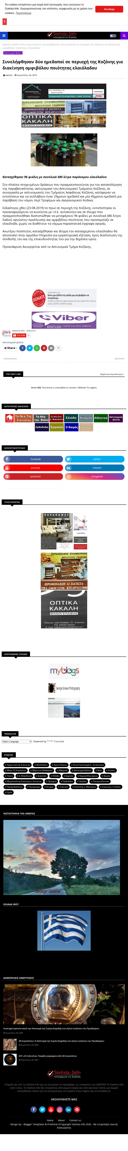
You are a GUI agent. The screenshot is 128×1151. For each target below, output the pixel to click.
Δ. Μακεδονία (25, 775)
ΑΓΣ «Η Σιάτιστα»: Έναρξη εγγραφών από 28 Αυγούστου (48, 1055)
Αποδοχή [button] (109, 9)
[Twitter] (29, 348)
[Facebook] (22, 348)
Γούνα (10, 775)
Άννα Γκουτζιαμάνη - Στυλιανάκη (88, 764)
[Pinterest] (44, 348)
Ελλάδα (56, 775)
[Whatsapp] (37, 348)
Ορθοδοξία (68, 781)
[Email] (51, 348)
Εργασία (69, 775)
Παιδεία (82, 781)
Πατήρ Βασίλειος (15, 786)
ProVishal (52, 1124)
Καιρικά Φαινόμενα (88, 775)
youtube (35, 467)
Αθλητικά (63, 770)
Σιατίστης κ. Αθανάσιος (85, 786)
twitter (97, 459)
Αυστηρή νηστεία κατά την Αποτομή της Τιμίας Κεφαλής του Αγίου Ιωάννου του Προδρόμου (51, 1028)
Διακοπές (42, 775)
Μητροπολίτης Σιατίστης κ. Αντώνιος (24, 781)
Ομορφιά (52, 781)
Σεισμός (50, 786)
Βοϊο (100, 770)
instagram (97, 476)
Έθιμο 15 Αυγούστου (16, 770)
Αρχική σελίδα (10, 44)
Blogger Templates (34, 1124)
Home (50, 1120)
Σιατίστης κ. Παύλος (111, 786)
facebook (36, 459)
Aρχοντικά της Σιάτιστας (18, 764)
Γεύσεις (111, 770)
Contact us (75, 1120)
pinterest (35, 476)
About (61, 1120)
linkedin (97, 467)
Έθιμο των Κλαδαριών (42, 770)
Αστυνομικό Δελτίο (30, 44)
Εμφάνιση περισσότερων (112, 374)
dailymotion (33, 485)
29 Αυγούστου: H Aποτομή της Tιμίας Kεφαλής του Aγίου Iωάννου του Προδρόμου (61, 1040)
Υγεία (9, 792)
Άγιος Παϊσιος (60, 764)
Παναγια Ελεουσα (101, 781)
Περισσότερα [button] (23, 13)
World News (42, 764)
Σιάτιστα (64, 786)
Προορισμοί (34, 786)
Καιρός (107, 775)
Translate (59, 741)
